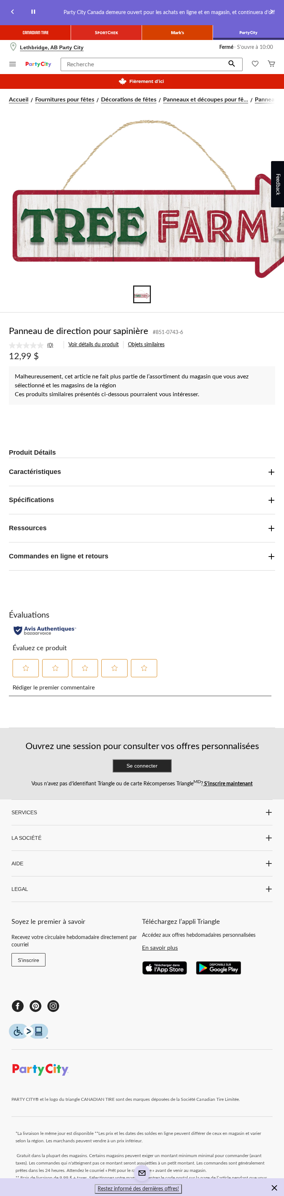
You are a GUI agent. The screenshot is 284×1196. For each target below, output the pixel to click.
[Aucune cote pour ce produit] (28, 345)
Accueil (18, 100)
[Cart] (271, 64)
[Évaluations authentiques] (45, 630)
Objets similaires (146, 344)
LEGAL (19, 889)
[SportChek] (106, 32)
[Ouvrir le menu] (12, 65)
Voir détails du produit (93, 344)
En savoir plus (160, 948)
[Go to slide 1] (142, 294)
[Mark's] (177, 32)
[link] (34, 345)
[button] (231, 64)
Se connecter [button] (142, 766)
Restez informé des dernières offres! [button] (138, 1189)
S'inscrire (28, 960)
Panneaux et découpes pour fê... (205, 100)
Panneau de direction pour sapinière (78, 331)
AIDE (17, 863)
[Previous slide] (12, 12)
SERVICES (24, 812)
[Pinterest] (35, 1006)
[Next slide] (271, 12)
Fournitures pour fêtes (64, 100)
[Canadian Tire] (35, 32)
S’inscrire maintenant (228, 783)
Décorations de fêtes (128, 100)
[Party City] (248, 32)
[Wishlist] (255, 64)
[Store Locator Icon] (13, 47)
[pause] (33, 12)
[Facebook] (18, 1006)
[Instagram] (53, 1006)
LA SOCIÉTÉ (26, 838)
